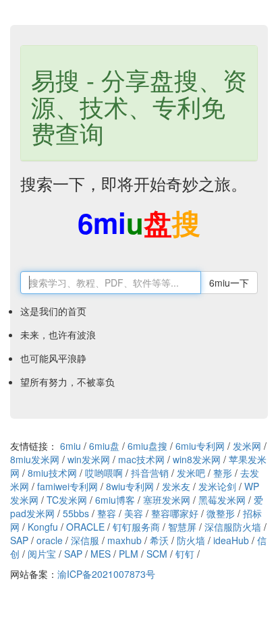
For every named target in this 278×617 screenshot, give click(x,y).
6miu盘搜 (147, 445)
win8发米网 (197, 459)
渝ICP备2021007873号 (106, 574)
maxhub (124, 540)
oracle (49, 540)
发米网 (247, 445)
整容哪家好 (174, 513)
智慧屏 (182, 526)
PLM (128, 553)
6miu (70, 445)
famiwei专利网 (67, 486)
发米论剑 (217, 486)
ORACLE (85, 526)
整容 (106, 513)
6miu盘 (104, 445)
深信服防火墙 (232, 526)
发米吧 (191, 472)
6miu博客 (115, 499)
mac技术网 (141, 459)
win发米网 (88, 459)
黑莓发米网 (222, 499)
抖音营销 (150, 472)
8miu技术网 (52, 472)
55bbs (76, 513)
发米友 (176, 486)
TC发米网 (67, 499)
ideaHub (231, 540)
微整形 (220, 513)
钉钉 (184, 553)
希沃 (159, 540)
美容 (133, 513)
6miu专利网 (200, 445)
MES (100, 553)
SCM (156, 553)
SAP (19, 540)
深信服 (85, 540)
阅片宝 (42, 553)
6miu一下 (229, 282)
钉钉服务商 (136, 526)
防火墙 (191, 540)
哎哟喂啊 (104, 472)
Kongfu (43, 526)
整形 (222, 472)
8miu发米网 (34, 459)
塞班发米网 (166, 499)
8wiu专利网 (130, 486)
